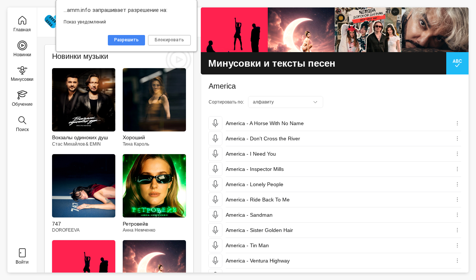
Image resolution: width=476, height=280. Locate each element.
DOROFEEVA (66, 230)
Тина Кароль (136, 144)
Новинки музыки (80, 56)
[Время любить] (301, 29)
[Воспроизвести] (215, 123)
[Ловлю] (234, 29)
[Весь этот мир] (368, 29)
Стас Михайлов (68, 144)
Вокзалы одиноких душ (80, 137)
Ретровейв (135, 224)
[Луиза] (435, 29)
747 (56, 224)
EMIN (95, 144)
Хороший (134, 137)
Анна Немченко (139, 230)
